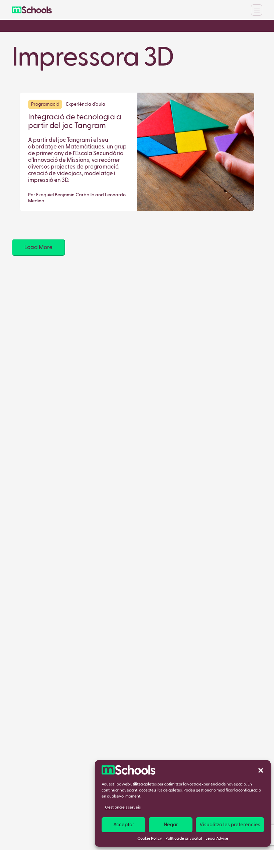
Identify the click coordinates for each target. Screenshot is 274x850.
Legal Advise (217, 839)
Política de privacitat (183, 839)
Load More (38, 247)
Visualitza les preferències (229, 824)
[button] (260, 770)
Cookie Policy (149, 839)
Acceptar (123, 824)
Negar (171, 824)
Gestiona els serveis (123, 808)
